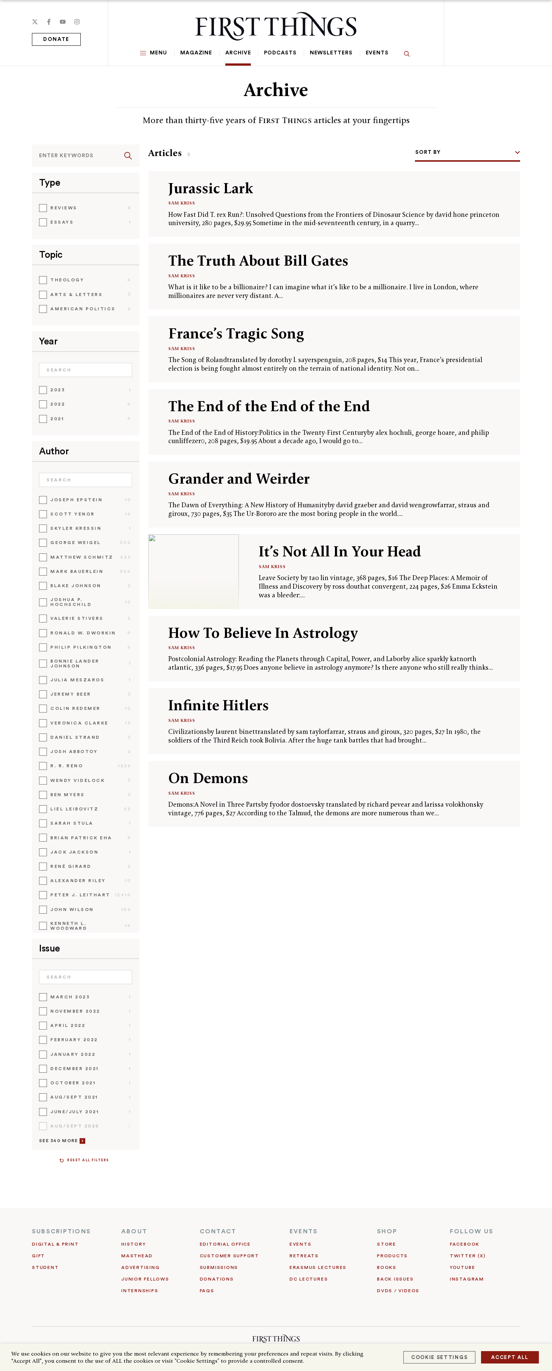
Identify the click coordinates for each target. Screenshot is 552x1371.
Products (392, 1256)
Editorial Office (225, 1244)
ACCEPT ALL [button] (510, 1357)
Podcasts (280, 53)
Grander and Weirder (239, 478)
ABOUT (134, 1231)
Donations (217, 1279)
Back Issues (395, 1279)
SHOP (387, 1231)
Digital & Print (55, 1244)
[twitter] (35, 22)
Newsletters (331, 53)
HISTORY (133, 1244)
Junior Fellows (145, 1279)
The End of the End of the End (269, 406)
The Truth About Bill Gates (258, 260)
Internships (139, 1290)
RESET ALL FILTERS (88, 1160)
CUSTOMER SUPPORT (229, 1256)
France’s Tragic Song (236, 333)
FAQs (207, 1290)
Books (387, 1267)
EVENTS (304, 1231)
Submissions (219, 1267)
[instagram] (77, 22)
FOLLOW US (471, 1231)
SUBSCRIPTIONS (61, 1231)
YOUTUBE (462, 1267)
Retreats (304, 1256)
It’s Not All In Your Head (340, 551)
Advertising (140, 1267)
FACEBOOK (465, 1244)
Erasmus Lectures (318, 1267)
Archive (238, 53)
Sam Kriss (181, 203)
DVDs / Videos (398, 1290)
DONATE (56, 39)
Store (386, 1244)
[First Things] (275, 26)
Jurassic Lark (210, 188)
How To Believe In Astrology (263, 633)
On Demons (208, 778)
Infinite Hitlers (218, 705)
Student (45, 1267)
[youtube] (63, 22)
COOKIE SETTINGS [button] (439, 1357)
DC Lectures (309, 1279)
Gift (38, 1256)
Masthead (137, 1256)
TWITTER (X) (468, 1256)
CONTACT (218, 1231)
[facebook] (48, 22)
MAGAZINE (196, 53)
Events (377, 53)
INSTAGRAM (467, 1279)
